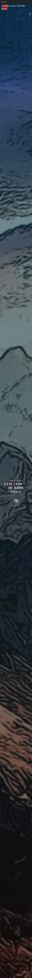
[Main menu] (29, 14)
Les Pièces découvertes (16, 480)
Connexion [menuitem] (3, 2)
